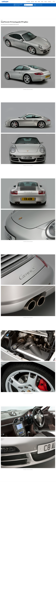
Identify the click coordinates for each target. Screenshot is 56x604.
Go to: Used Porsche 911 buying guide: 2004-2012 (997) (10, 24)
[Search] (54, 2)
